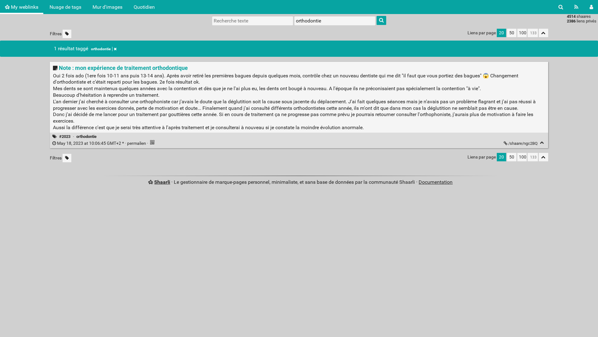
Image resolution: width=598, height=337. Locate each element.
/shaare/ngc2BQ (523, 143)
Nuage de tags (65, 7)
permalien (101, 143)
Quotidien (144, 7)
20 (501, 33)
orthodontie (101, 49)
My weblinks (24, 7)
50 (511, 33)
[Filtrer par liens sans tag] (67, 34)
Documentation (436, 182)
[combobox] (334, 20)
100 (522, 33)
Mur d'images (107, 7)
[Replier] (542, 143)
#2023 (64, 136)
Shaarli (162, 182)
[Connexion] (591, 7)
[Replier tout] (543, 33)
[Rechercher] (560, 7)
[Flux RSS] (576, 7)
